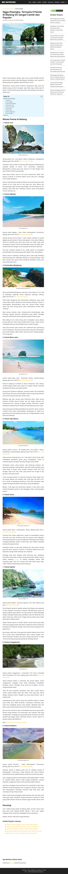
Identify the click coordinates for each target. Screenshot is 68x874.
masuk (12, 863)
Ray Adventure (6, 8)
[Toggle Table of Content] (41, 96)
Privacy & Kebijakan (31, 870)
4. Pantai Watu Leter (9, 105)
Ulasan (63, 2)
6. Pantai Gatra (8, 108)
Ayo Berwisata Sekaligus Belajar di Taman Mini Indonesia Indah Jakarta (56, 84)
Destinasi (12, 8)
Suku (30, 2)
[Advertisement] (23, 66)
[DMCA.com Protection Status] (56, 11)
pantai (17, 559)
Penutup (5, 115)
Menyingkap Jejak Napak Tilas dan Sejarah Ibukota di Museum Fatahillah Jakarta (57, 77)
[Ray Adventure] (8, 2)
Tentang (24, 870)
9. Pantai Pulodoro (9, 113)
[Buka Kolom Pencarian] (66, 2)
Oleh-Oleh (50, 2)
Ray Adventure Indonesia (37, 871)
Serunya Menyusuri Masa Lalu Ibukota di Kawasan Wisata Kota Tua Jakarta (57, 37)
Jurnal (39, 2)
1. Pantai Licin (8, 100)
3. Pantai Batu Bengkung (10, 103)
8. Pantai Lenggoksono (10, 111)
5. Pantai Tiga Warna (9, 106)
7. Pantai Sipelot (8, 110)
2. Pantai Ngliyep (9, 102)
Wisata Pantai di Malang (9, 98)
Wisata (34, 2)
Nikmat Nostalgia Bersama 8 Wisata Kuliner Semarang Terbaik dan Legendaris (57, 92)
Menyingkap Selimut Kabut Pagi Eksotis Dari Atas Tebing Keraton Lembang (57, 20)
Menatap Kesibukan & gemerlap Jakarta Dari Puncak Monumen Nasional (57, 69)
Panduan (57, 2)
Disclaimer (39, 870)
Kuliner (44, 2)
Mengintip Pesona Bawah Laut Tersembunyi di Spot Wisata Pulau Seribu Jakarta (57, 54)
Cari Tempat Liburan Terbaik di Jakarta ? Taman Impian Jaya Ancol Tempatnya (57, 62)
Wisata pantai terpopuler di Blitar (16, 722)
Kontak (44, 870)
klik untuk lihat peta (25, 161)
